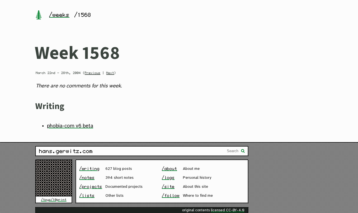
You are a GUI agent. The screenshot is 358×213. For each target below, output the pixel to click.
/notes (87, 177)
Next (110, 73)
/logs (168, 177)
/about (169, 168)
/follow (171, 195)
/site (168, 186)
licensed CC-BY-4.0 (227, 210)
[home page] (38, 15)
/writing (89, 168)
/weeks (59, 15)
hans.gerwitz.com (66, 151)
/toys (46, 199)
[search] (243, 151)
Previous (92, 73)
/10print (59, 199)
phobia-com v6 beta (70, 126)
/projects (90, 186)
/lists (87, 195)
